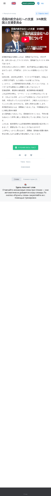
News (28, 162)
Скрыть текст (43, 13)
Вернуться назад (10, 13)
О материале (25, 167)
